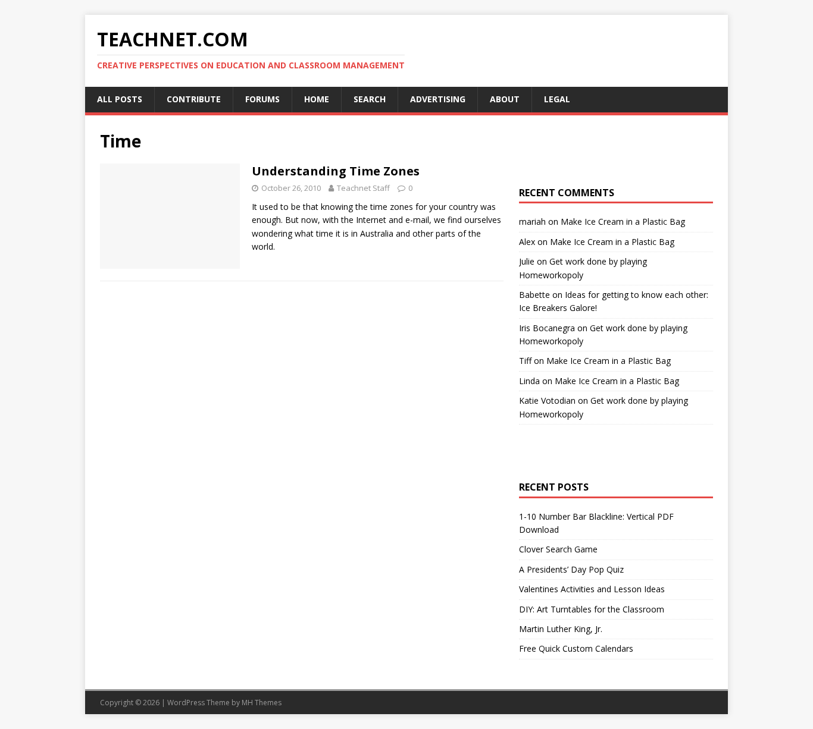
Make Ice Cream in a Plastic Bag (623, 221)
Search (370, 99)
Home (316, 99)
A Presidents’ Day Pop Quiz (571, 569)
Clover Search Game (558, 549)
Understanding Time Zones (336, 171)
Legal (557, 99)
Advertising (437, 99)
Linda (529, 381)
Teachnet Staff (363, 188)
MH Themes (262, 702)
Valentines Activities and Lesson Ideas (592, 589)
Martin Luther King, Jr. (560, 628)
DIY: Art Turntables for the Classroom (591, 609)
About (505, 99)
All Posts (119, 99)
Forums (262, 99)
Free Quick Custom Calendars (576, 648)
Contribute (194, 99)
